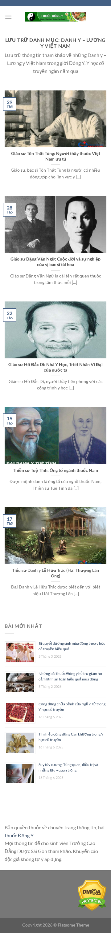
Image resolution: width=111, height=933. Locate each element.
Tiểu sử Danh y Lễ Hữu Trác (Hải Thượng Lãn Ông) (55, 573)
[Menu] (8, 16)
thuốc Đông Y (19, 835)
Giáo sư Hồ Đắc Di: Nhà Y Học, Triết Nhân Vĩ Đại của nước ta (55, 367)
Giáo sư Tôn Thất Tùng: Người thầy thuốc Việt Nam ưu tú (55, 156)
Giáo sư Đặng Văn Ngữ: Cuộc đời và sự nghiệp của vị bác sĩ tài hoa (55, 262)
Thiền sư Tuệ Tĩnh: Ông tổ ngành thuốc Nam (55, 470)
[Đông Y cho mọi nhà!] (55, 16)
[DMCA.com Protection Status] (92, 895)
